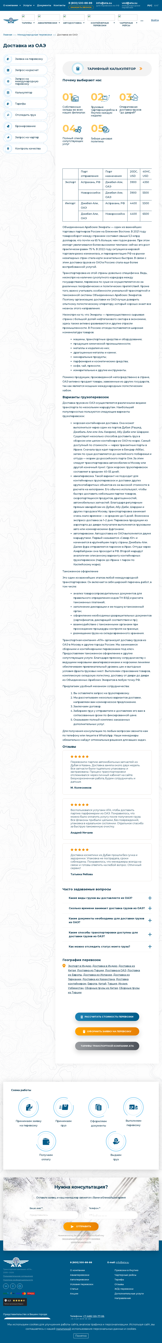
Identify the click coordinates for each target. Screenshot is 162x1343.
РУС (149, 5)
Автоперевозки (79, 1279)
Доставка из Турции (90, 970)
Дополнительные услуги (129, 1293)
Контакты (59, 5)
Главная (7, 34)
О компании (10, 5)
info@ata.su (104, 3)
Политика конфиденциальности (18, 1280)
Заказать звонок (81, 7)
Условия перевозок (81, 1284)
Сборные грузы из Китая (101, 988)
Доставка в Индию (104, 965)
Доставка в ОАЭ (115, 970)
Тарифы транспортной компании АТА (107, 1045)
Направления (123, 1298)
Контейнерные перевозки (100, 24)
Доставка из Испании (97, 974)
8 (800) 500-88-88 (80, 3)
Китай (102, 983)
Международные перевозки (34, 34)
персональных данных (72, 1239)
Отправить (83, 1226)
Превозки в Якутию (126, 1270)
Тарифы (27, 23)
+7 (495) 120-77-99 (93, 1316)
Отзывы (119, 1284)
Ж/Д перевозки (124, 1288)
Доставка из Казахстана (98, 979)
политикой (63, 1328)
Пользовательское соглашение (18, 1276)
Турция (112, 983)
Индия (122, 983)
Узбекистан (76, 988)
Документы (44, 5)
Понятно (81, 1335)
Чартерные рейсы (126, 24)
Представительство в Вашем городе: (25, 1314)
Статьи (74, 1288)
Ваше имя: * (36, 1208)
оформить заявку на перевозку (109, 1031)
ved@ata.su (129, 3)
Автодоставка (72, 23)
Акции (74, 1293)
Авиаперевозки (47, 23)
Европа (92, 983)
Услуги (27, 5)
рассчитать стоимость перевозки (109, 1016)
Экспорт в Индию (79, 965)
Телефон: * (94, 1208)
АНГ (156, 5)
